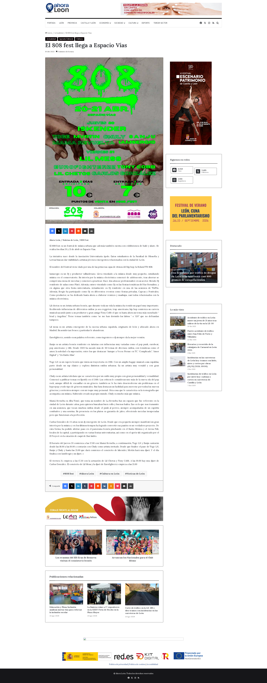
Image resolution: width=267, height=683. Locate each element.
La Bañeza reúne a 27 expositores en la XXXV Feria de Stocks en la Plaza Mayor (103, 610)
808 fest (69, 473)
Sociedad (118, 23)
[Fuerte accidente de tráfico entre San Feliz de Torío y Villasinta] (177, 335)
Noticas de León (136, 473)
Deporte (146, 23)
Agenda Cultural (66, 39)
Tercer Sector (160, 23)
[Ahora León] (57, 7)
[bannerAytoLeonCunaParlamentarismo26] (191, 230)
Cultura (132, 23)
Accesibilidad (152, 664)
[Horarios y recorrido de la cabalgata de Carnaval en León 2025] (177, 348)
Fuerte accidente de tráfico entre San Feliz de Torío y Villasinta (200, 334)
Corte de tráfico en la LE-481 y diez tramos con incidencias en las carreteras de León (141, 610)
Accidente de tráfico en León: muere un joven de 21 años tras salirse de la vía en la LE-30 (202, 320)
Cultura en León (110, 473)
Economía (104, 23)
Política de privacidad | (119, 664)
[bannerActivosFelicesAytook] (104, 508)
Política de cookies (137, 664)
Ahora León (87, 473)
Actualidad (58, 33)
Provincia (72, 23)
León (61, 23)
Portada (51, 23)
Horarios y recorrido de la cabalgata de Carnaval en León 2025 (202, 347)
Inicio (49, 33)
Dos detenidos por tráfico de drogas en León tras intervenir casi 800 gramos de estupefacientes (193, 276)
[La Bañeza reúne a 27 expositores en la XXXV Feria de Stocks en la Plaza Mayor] (104, 594)
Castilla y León (88, 23)
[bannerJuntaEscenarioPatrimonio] (191, 144)
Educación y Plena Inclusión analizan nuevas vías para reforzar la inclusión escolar (66, 610)
